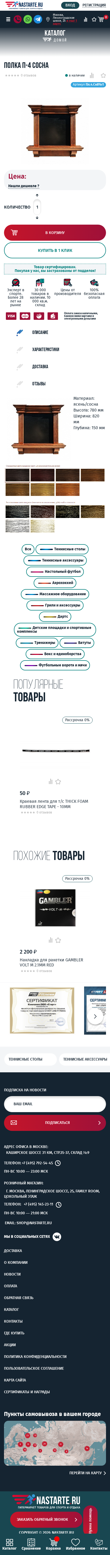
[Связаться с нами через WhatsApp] (28, 19)
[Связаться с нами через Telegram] (39, 19)
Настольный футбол (63, 571)
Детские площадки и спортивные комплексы (54, 629)
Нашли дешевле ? (23, 186)
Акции (10, 1345)
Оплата (10, 1286)
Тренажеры (44, 642)
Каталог (11, 1310)
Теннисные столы (69, 549)
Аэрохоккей (62, 583)
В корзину (55, 233)
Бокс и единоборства (62, 654)
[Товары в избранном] (94, 19)
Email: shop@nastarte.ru (28, 1223)
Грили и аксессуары (62, 605)
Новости (12, 1274)
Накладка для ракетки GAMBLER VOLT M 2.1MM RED (51, 962)
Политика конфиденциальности (35, 1357)
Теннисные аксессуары (63, 560)
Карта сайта (15, 1380)
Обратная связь (18, 1298)
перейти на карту (85, 1473)
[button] (95, 1016)
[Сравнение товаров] (85, 19)
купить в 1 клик (55, 250)
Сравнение (31, 1548)
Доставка (13, 1251)
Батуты (84, 642)
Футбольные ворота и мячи (63, 665)
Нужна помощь (90, 1521)
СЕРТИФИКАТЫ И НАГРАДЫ (27, 1392)
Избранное (75, 1548)
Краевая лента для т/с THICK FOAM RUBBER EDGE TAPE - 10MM (54, 804)
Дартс (63, 616)
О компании (16, 1263)
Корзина (53, 1548)
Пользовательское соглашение (34, 1368)
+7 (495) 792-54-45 (37, 1163)
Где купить (14, 1333)
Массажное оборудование (63, 594)
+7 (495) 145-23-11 (38, 1204)
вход (70, 5)
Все (28, 549)
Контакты (13, 1321)
